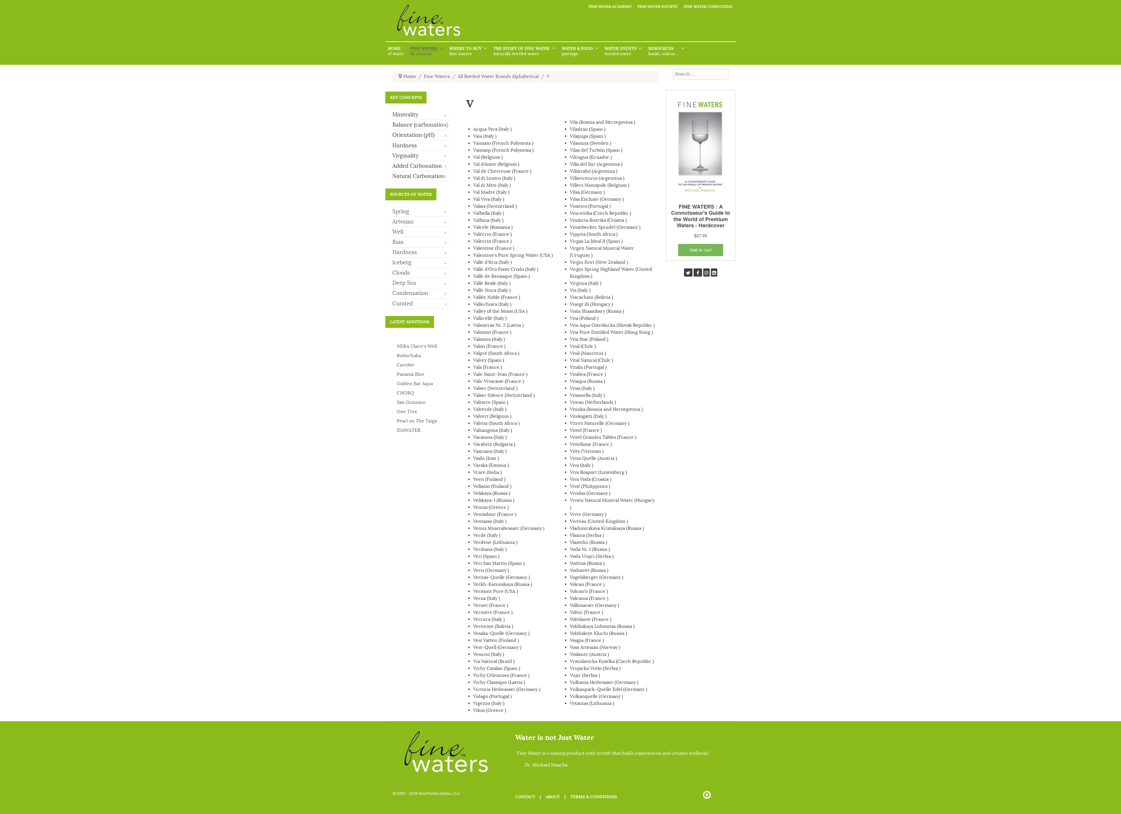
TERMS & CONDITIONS (593, 796)
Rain (398, 242)
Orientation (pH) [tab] (419, 135)
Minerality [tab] (419, 115)
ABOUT (553, 796)
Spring (400, 211)
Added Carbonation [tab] (419, 166)
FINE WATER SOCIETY (658, 6)
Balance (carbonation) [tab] (420, 125)
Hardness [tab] (419, 146)
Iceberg (402, 262)
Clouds (401, 272)
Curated (402, 303)
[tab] (420, 212)
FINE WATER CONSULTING (708, 6)
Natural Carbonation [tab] (419, 176)
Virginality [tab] (419, 156)
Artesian (403, 221)
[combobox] (700, 74)
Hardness (404, 252)
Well (397, 231)
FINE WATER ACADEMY (610, 6)
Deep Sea (404, 283)
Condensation (410, 293)
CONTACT (525, 796)
